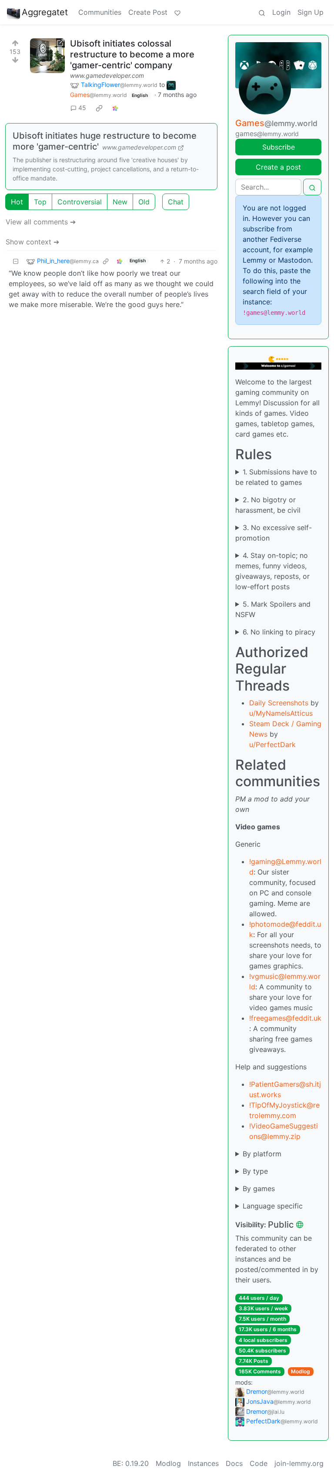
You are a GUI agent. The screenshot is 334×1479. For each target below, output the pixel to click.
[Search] (262, 12)
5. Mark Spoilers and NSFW (273, 609)
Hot (17, 201)
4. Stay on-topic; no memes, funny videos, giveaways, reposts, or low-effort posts (272, 571)
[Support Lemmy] (177, 12)
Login (281, 12)
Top (40, 201)
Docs (234, 1463)
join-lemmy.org (299, 1463)
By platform (262, 1153)
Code (258, 1463)
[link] (99, 108)
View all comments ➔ (41, 221)
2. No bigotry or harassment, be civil (268, 504)
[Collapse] (16, 261)
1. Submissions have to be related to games (276, 477)
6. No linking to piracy (279, 632)
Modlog (300, 1371)
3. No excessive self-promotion (273, 532)
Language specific (273, 1206)
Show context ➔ (32, 241)
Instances (203, 1463)
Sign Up (310, 12)
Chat (176, 201)
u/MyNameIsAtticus (281, 713)
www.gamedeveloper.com (107, 75)
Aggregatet (45, 12)
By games (259, 1188)
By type (255, 1171)
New (120, 201)
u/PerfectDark (272, 744)
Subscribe (278, 147)
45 (82, 107)
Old (144, 201)
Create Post (147, 12)
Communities (99, 12)
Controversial (79, 201)
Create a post (278, 167)
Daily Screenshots (278, 702)
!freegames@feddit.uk (285, 1018)
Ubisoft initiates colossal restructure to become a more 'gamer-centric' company (132, 54)
